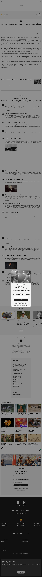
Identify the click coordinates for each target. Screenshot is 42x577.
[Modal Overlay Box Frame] (21, 288)
